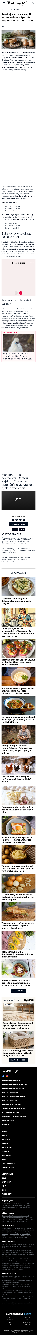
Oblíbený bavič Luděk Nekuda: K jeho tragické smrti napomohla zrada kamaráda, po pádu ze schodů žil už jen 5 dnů (17, 1286)
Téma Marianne (8, 1163)
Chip (4, 1186)
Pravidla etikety (6, 1203)
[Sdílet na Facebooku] (13, 520)
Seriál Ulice (24, 1217)
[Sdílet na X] (16, 520)
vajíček (28, 323)
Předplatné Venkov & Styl (13, 1088)
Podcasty (6, 1159)
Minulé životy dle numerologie (21, 1216)
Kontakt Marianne (10, 1092)
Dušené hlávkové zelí (7, 1228)
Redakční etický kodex (11, 1104)
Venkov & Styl (8, 1167)
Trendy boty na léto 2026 (17, 1219)
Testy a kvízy (26, 1203)
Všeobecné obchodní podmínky (15, 1116)
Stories (5, 1151)
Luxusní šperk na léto (22, 1221)
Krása (4, 1135)
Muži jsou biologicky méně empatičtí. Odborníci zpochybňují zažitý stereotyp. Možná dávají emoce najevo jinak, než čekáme (18, 1246)
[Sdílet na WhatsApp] (24, 520)
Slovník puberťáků (16, 1203)
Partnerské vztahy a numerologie (11, 1217)
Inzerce (5, 1124)
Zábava (5, 1143)
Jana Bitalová (6, 25)
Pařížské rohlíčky (14, 1234)
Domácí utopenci (14, 1235)
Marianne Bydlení (17, 1060)
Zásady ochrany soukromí (13, 1108)
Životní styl (7, 1139)
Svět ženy (6, 1182)
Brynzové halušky (25, 1235)
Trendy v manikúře (7, 1216)
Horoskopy (7, 1155)
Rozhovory (7, 1147)
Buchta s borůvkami (8, 1237)
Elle (4, 1178)
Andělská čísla (6, 1205)
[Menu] (4, 3)
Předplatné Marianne (11, 1080)
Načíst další (18, 990)
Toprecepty (7, 1194)
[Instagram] (7, 1076)
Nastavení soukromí (10, 1112)
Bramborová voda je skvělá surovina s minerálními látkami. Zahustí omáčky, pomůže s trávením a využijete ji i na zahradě (17, 1298)
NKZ (10, 1322)
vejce (15, 529)
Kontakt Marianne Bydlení (13, 1096)
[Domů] (19, 3)
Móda (4, 1131)
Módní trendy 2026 (13, 1207)
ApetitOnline (7, 1174)
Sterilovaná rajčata (13, 1232)
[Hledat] (33, 3)
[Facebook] (3, 1076)
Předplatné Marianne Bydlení (14, 1084)
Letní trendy (23, 1207)
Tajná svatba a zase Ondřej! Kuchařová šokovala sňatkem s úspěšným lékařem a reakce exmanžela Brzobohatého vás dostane (17, 1292)
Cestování (14, 1205)
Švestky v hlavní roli (20, 1228)
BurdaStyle (27, 1322)
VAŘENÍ (22, 529)
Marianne (27, 1317)
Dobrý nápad (15, 9)
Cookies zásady (8, 1121)
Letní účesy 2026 (10, 1221)
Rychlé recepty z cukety (21, 1237)
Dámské (27, 1320)
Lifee (4, 1190)
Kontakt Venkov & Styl (11, 1100)
